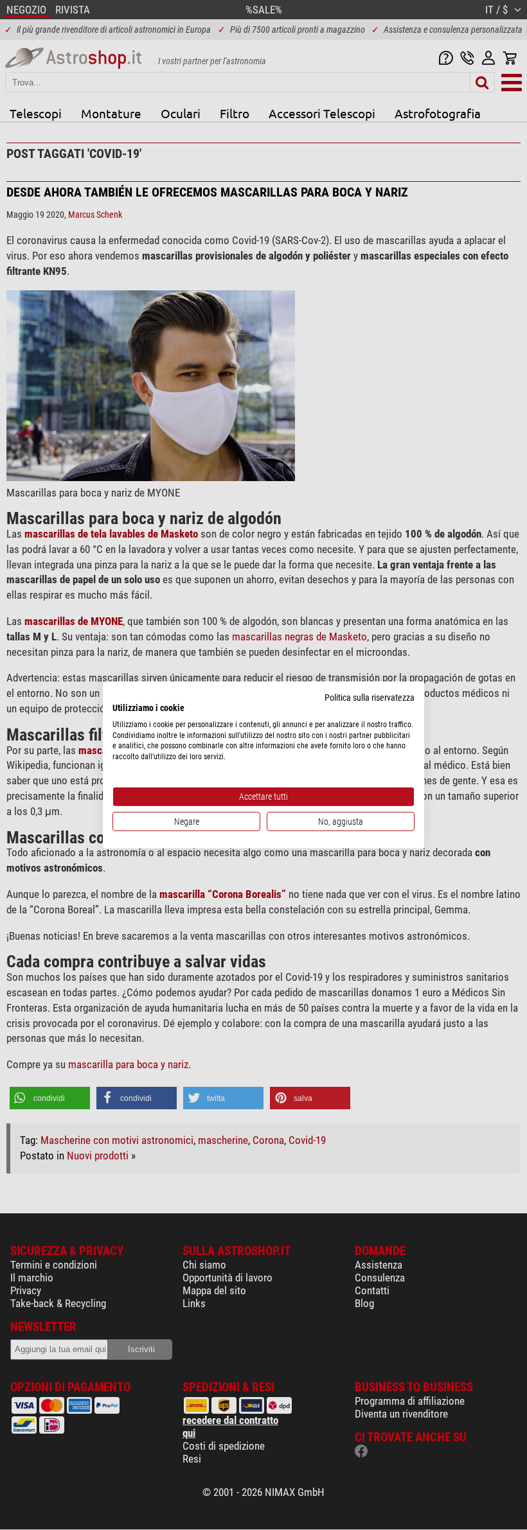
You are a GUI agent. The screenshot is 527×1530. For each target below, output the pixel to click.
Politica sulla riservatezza (370, 697)
